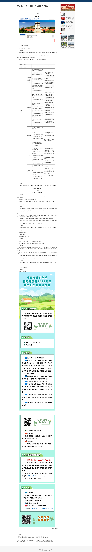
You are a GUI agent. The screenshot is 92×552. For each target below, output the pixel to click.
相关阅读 (19, 534)
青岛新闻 (62, 33)
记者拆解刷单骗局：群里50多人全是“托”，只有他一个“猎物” (70, 29)
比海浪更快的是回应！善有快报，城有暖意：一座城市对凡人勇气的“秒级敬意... (70, 18)
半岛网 (43, 550)
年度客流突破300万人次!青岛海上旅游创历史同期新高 (44, 540)
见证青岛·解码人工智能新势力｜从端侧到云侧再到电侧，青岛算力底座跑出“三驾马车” (30, 537)
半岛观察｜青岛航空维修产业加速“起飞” (23, 536)
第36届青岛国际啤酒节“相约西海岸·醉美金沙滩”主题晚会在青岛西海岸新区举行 (48, 541)
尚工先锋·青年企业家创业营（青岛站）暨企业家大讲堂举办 (26, 540)
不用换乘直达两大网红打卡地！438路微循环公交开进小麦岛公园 (64, 40)
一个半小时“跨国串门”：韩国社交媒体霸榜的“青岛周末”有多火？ (71, 47)
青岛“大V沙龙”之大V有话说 (40, 536)
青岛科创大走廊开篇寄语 (21, 541)
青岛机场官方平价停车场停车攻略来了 (42, 537)
